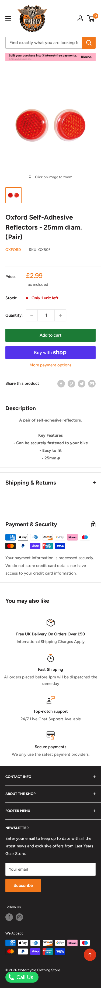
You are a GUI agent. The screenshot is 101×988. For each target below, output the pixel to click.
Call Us (24, 977)
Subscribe (23, 885)
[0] (91, 18)
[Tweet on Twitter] (81, 383)
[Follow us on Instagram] (19, 917)
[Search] (89, 43)
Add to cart (50, 335)
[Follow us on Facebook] (9, 917)
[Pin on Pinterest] (71, 383)
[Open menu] (8, 18)
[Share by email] (92, 383)
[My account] (80, 18)
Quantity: (14, 315)
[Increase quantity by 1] (60, 315)
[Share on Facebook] (61, 383)
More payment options (50, 365)
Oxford (13, 249)
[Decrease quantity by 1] (31, 315)
